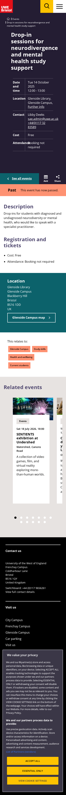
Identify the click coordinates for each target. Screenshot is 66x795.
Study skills (40, 349)
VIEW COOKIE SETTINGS (33, 780)
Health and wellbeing (21, 357)
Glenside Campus (19, 349)
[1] (15, 517)
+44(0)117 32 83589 (36, 125)
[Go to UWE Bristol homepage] (8, 19)
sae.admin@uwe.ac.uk (40, 119)
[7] (50, 517)
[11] (39, 522)
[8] (21, 522)
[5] (39, 517)
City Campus (14, 620)
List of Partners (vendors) (21, 751)
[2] (21, 517)
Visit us (10, 645)
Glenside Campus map (28, 318)
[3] (27, 517)
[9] (27, 522)
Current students (19, 365)
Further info (36, 107)
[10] (33, 522)
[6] (45, 517)
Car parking (13, 639)
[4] (33, 517)
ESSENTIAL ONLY (32, 770)
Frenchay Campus (18, 626)
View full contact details (20, 592)
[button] (45, 178)
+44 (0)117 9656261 (34, 588)
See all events (22, 178)
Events (15, 19)
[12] (45, 522)
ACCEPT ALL (32, 761)
